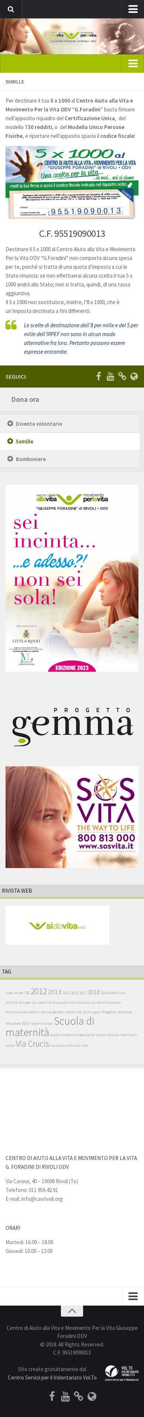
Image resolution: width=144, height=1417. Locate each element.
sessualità (87, 1034)
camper (25, 1002)
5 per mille (14, 993)
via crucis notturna (65, 1045)
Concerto (113, 1002)
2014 (66, 993)
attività (12, 1002)
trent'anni (128, 1034)
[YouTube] (110, 376)
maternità (73, 1012)
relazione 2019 (17, 1023)
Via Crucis (32, 1043)
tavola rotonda (107, 1034)
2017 (83, 993)
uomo (10, 1045)
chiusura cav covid (90, 1002)
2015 (74, 993)
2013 (54, 992)
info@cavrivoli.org (42, 1198)
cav (34, 1002)
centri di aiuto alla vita (56, 1002)
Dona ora (25, 399)
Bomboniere (31, 459)
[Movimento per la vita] (134, 376)
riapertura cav (41, 1023)
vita (85, 1045)
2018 (94, 992)
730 (27, 993)
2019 (104, 993)
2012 (39, 991)
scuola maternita (64, 1034)
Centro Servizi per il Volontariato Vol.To (52, 1377)
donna (46, 1012)
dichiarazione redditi (23, 1012)
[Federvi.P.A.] (122, 376)
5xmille (24, 441)
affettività (117, 993)
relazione (124, 1012)
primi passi (92, 1012)
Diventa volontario (39, 423)
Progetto (109, 1012)
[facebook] (98, 376)
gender (58, 1012)
